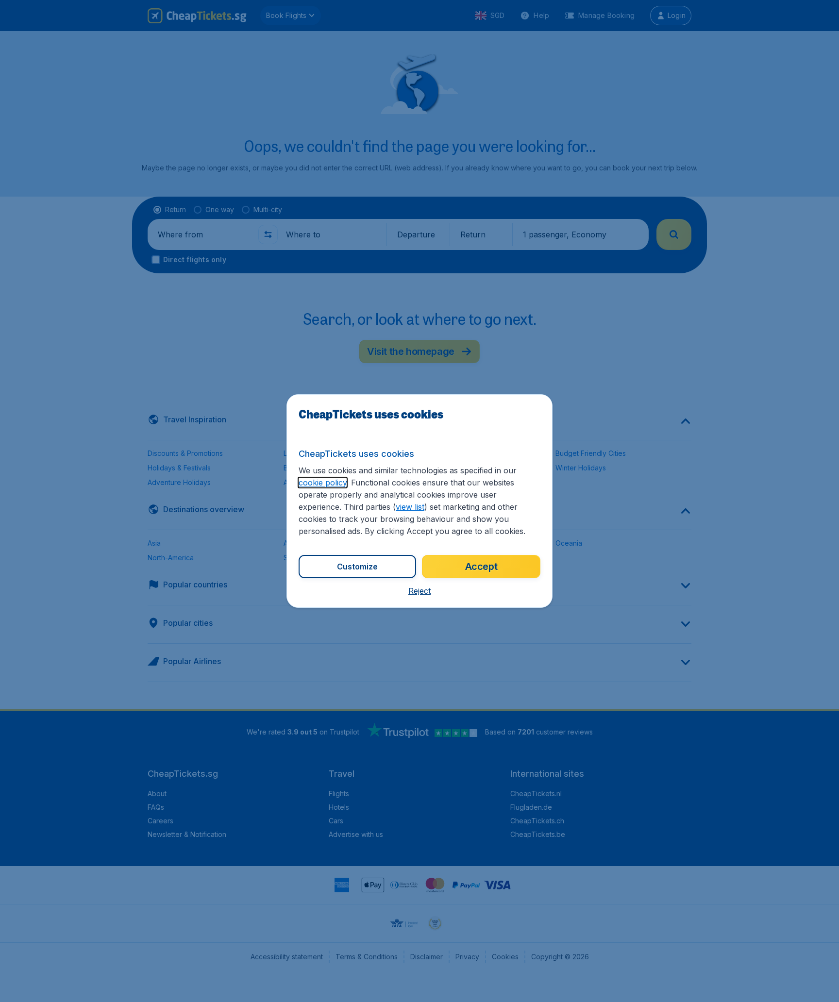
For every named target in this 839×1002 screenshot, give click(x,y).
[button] (419, 591)
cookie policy (323, 482)
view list (410, 507)
